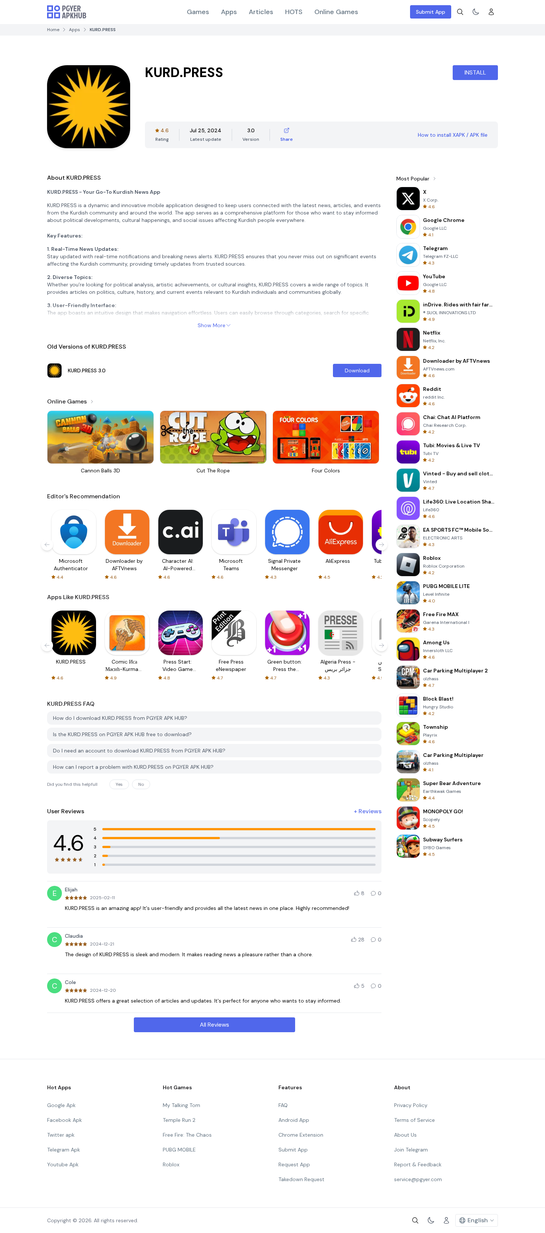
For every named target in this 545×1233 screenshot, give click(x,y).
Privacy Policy (410, 1105)
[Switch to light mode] (475, 12)
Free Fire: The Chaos (187, 1134)
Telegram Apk (63, 1149)
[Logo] (66, 11)
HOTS (294, 11)
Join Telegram (411, 1149)
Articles (261, 11)
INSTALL (475, 72)
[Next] (381, 545)
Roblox (171, 1164)
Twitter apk (61, 1134)
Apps (229, 11)
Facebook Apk (64, 1120)
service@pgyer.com (418, 1179)
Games (198, 11)
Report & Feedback (418, 1164)
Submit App (430, 12)
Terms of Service (414, 1120)
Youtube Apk (63, 1164)
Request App (294, 1164)
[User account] (491, 12)
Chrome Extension (300, 1134)
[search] (460, 12)
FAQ (283, 1105)
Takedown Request (301, 1179)
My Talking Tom (181, 1105)
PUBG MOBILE (179, 1149)
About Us (405, 1134)
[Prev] (47, 545)
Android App (293, 1120)
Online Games (336, 11)
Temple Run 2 (179, 1120)
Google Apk (61, 1105)
